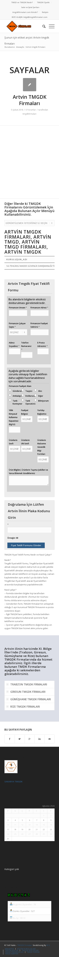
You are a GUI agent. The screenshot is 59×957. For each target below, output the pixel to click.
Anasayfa (20, 47)
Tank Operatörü (30, 402)
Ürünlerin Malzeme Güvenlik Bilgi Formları (41, 447)
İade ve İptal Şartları (30, 7)
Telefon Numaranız (26, 346)
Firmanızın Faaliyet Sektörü (39, 325)
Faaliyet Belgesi (24, 412)
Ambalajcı (17, 396)
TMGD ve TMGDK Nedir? (22, 2)
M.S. (48, 945)
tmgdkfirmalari (29, 113)
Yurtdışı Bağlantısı (41, 412)
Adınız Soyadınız (14, 344)
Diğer (40, 396)
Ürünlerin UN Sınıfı (25, 442)
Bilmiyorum (43, 400)
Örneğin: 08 (12, 538)
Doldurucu (30, 396)
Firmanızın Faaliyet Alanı (20, 386)
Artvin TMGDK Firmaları (29, 100)
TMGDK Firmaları (24, 945)
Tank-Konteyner (17, 402)
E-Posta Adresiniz (42, 344)
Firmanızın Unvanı (18, 307)
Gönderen (17, 391)
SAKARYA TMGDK (13, 781)
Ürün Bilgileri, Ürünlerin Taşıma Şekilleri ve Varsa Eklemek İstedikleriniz (28, 471)
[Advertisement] (29, 163)
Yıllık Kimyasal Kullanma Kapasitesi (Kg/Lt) (13, 417)
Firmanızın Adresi (39, 307)
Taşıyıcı (28, 391)
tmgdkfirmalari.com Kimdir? (25, 12)
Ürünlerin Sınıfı (13, 442)
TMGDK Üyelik (43, 2)
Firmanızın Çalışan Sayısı (17, 325)
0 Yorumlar (31, 109)
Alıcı (40, 391)
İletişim (45, 12)
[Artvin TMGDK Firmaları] (29, 84)
